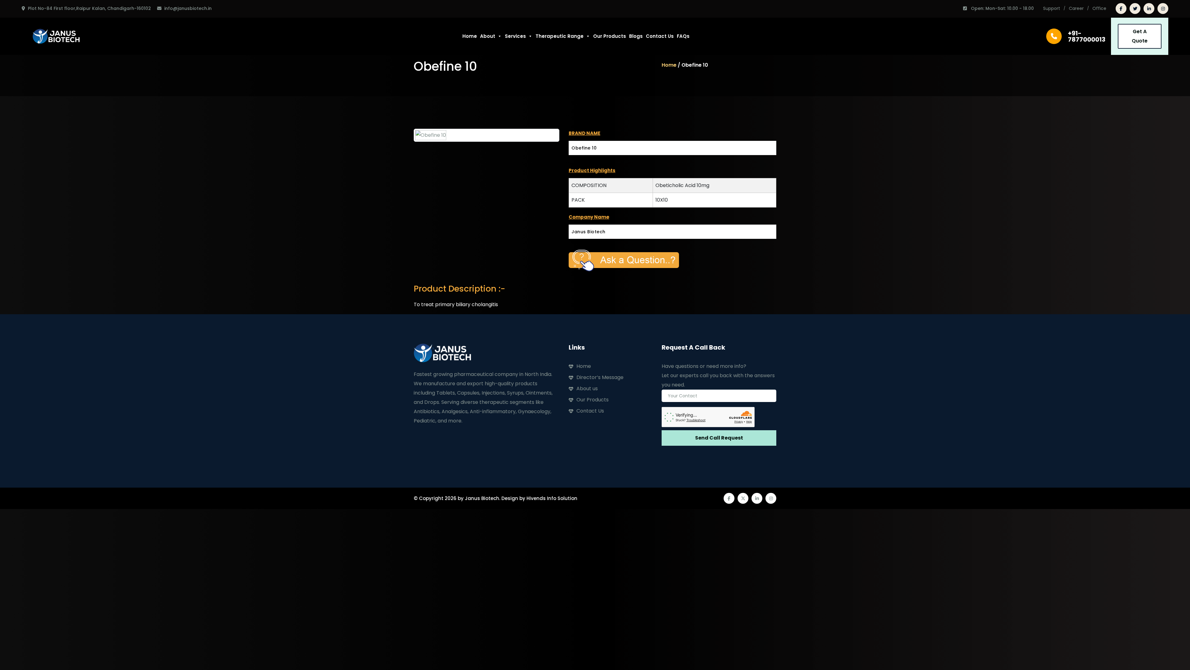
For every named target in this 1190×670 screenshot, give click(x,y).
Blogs (636, 36)
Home (469, 36)
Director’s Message (600, 377)
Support (1051, 8)
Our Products (609, 36)
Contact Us (660, 36)
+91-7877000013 (1086, 36)
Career (1076, 8)
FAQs (683, 36)
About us (587, 388)
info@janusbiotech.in (188, 8)
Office (1099, 8)
